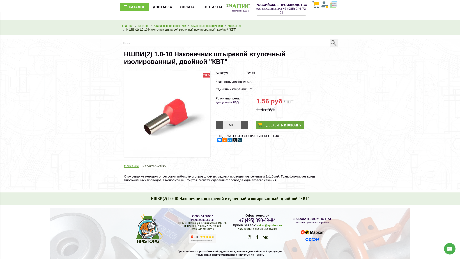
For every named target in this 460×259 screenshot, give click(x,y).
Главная (127, 25)
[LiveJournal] (240, 140)
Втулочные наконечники (207, 25)
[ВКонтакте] (219, 140)
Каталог (143, 25)
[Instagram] (249, 237)
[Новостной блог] (333, 5)
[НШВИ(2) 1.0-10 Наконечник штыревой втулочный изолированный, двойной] (167, 156)
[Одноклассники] (224, 140)
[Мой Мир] (229, 140)
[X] (235, 140)
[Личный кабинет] (324, 5)
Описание (131, 166)
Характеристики (154, 166)
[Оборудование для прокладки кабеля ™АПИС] (147, 243)
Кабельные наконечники (170, 25)
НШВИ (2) (234, 25)
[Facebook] (257, 237)
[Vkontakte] (265, 237)
